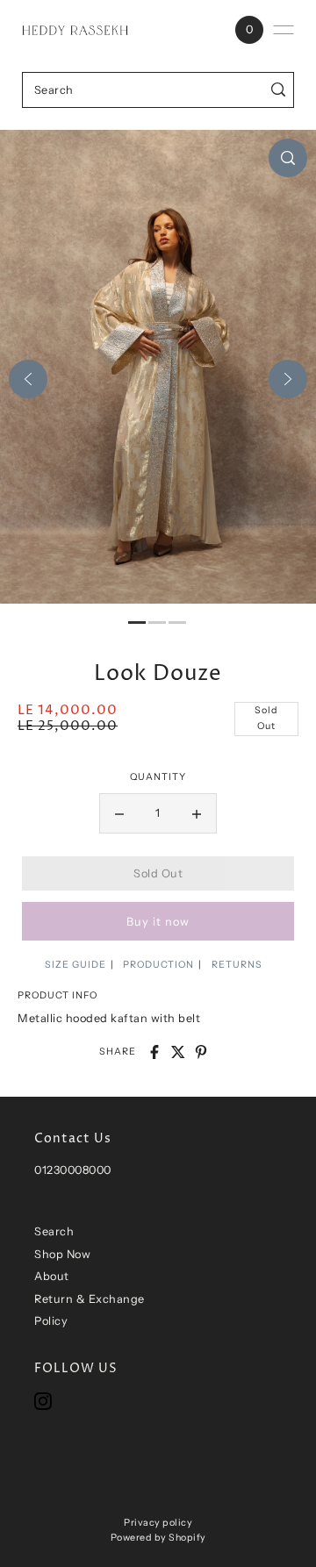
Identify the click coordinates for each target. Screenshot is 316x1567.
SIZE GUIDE (75, 964)
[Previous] (28, 379)
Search (54, 1231)
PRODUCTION (158, 964)
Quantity (158, 777)
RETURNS (237, 964)
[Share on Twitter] (178, 1052)
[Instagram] (43, 1401)
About (51, 1276)
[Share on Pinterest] (201, 1052)
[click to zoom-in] (288, 158)
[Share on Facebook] (154, 1052)
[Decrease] (119, 813)
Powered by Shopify (158, 1537)
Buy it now (158, 921)
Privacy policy (158, 1522)
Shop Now (62, 1254)
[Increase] (196, 813)
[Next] (288, 379)
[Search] (278, 90)
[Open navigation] (283, 30)
